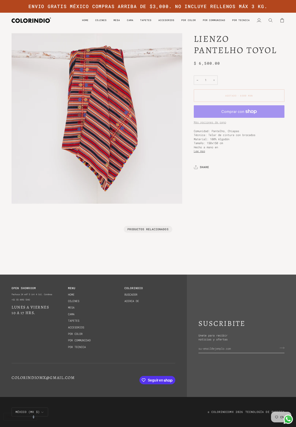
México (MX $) (27, 412)
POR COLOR (75, 334)
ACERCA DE (131, 301)
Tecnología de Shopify (264, 412)
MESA (71, 307)
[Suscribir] (280, 348)
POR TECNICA (77, 347)
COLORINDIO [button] (133, 288)
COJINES (73, 301)
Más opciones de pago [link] (210, 122)
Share (204, 167)
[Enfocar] (20, 195)
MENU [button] (71, 288)
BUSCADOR (130, 294)
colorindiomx (222, 412)
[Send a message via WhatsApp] (288, 419)
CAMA (71, 314)
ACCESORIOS (76, 327)
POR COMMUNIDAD (79, 340)
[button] (188, 20)
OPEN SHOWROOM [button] (24, 288)
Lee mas (199, 151)
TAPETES (73, 320)
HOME (71, 294)
